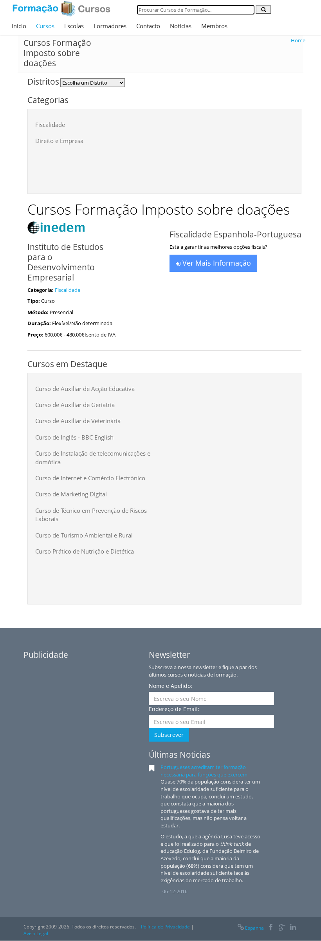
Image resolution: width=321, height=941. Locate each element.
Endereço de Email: (174, 709)
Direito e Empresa (59, 141)
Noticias (180, 26)
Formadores (110, 26)
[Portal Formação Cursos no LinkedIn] (293, 928)
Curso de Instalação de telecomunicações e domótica (92, 457)
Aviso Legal (35, 933)
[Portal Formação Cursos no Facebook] (270, 928)
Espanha (254, 928)
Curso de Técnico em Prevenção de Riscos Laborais (91, 515)
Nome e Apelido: (170, 685)
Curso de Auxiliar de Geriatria (75, 405)
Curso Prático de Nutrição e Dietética (84, 551)
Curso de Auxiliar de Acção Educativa (85, 389)
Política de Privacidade (165, 926)
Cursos (45, 26)
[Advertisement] (177, 167)
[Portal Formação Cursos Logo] (61, 8)
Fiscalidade (50, 124)
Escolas (74, 26)
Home (298, 40)
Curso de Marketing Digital (71, 494)
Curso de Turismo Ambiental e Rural (84, 535)
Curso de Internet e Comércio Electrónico (90, 478)
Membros (214, 26)
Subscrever (169, 734)
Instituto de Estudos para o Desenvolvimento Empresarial (65, 262)
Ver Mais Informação (215, 263)
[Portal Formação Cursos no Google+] (282, 928)
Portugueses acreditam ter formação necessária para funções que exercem (203, 771)
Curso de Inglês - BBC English (74, 437)
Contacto (148, 26)
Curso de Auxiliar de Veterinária (78, 421)
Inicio (19, 26)
